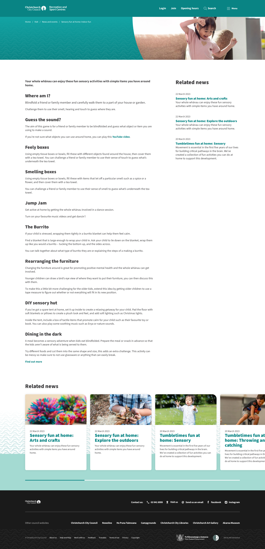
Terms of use (114, 537)
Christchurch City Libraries (174, 523)
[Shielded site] (216, 538)
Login (162, 8)
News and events (50, 22)
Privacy (125, 537)
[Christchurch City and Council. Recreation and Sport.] (58, 8)
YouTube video (121, 137)
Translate (102, 537)
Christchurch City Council (84, 523)
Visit (36, 22)
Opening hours (190, 8)
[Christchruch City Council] (192, 538)
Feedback (92, 537)
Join (173, 8)
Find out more (33, 362)
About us (53, 537)
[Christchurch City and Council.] (36, 8)
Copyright (135, 537)
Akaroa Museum (231, 523)
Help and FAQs (65, 537)
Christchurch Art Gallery (205, 523)
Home (28, 22)
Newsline (107, 523)
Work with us (79, 537)
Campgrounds (148, 523)
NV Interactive (234, 537)
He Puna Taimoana (126, 523)
